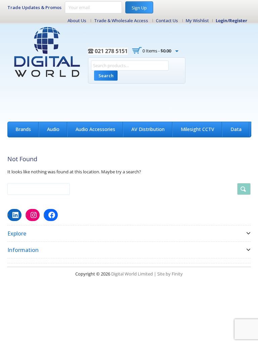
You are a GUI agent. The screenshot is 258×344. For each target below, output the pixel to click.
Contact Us (167, 20)
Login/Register (231, 20)
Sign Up (139, 8)
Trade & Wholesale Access (121, 20)
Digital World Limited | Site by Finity (147, 274)
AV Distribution (148, 129)
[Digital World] (47, 52)
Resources (26, 144)
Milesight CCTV (197, 129)
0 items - (156, 51)
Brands (23, 129)
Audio (53, 129)
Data (236, 129)
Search (106, 76)
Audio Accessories (95, 129)
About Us (77, 20)
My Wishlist (197, 20)
